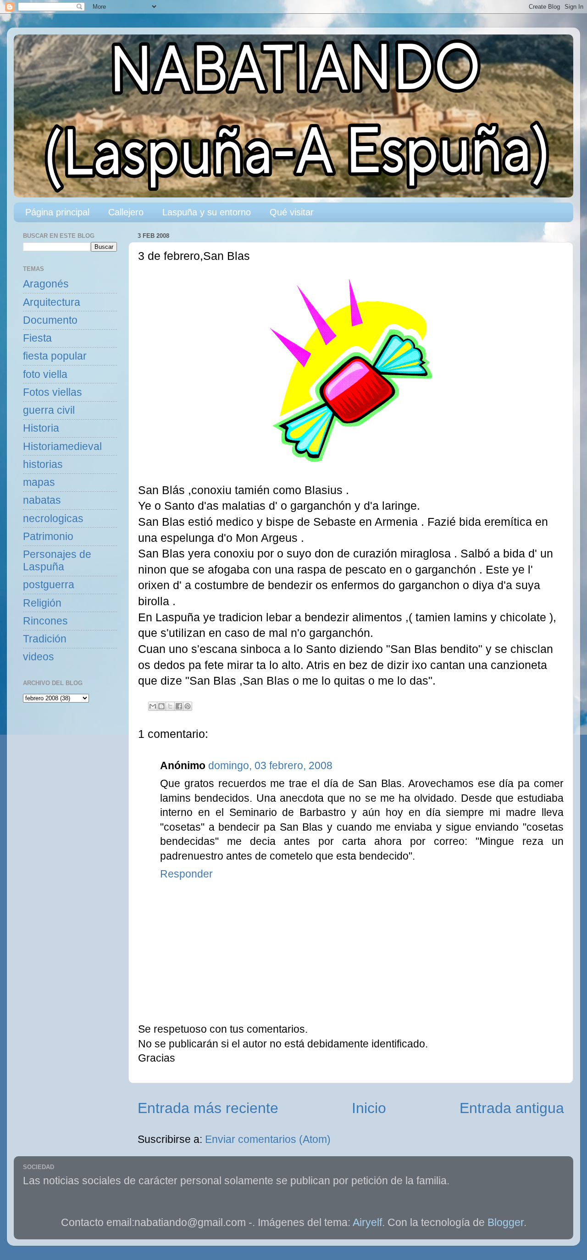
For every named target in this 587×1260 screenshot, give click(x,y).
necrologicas (53, 518)
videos (38, 657)
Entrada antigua (512, 1108)
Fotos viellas (52, 392)
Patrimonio (48, 536)
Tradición (44, 639)
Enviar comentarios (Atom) (268, 1139)
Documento (50, 320)
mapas (39, 482)
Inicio (369, 1108)
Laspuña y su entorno (206, 212)
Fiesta (37, 338)
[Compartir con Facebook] (178, 706)
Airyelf (367, 1222)
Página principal (57, 212)
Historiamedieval (62, 446)
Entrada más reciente (208, 1108)
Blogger (505, 1222)
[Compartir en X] (170, 706)
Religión (42, 603)
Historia (41, 428)
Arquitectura (51, 302)
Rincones (45, 621)
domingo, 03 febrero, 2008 (270, 765)
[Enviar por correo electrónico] (152, 706)
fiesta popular (55, 356)
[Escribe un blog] (161, 706)
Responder (186, 874)
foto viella (45, 374)
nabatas (42, 500)
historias (43, 464)
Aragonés (46, 284)
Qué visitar (292, 212)
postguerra (48, 585)
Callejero (126, 212)
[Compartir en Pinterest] (187, 706)
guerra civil (49, 410)
